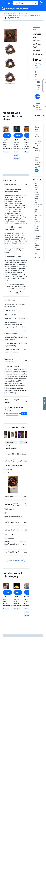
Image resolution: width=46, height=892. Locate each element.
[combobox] (25, 3)
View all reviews (12, 414)
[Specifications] (26, 300)
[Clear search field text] (32, 3)
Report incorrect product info (17, 292)
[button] (5, 434)
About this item (10, 180)
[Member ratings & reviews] (26, 400)
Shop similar (37, 96)
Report (25, 497)
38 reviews (16, 410)
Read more (36, 257)
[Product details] (26, 184)
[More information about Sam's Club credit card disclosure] (40, 167)
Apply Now (37, 170)
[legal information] (40, 64)
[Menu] (3, 3)
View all (23, 427)
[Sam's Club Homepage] (9, 3)
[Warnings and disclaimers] (26, 360)
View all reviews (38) (16, 560)
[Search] (35, 3)
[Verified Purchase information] (21, 461)
